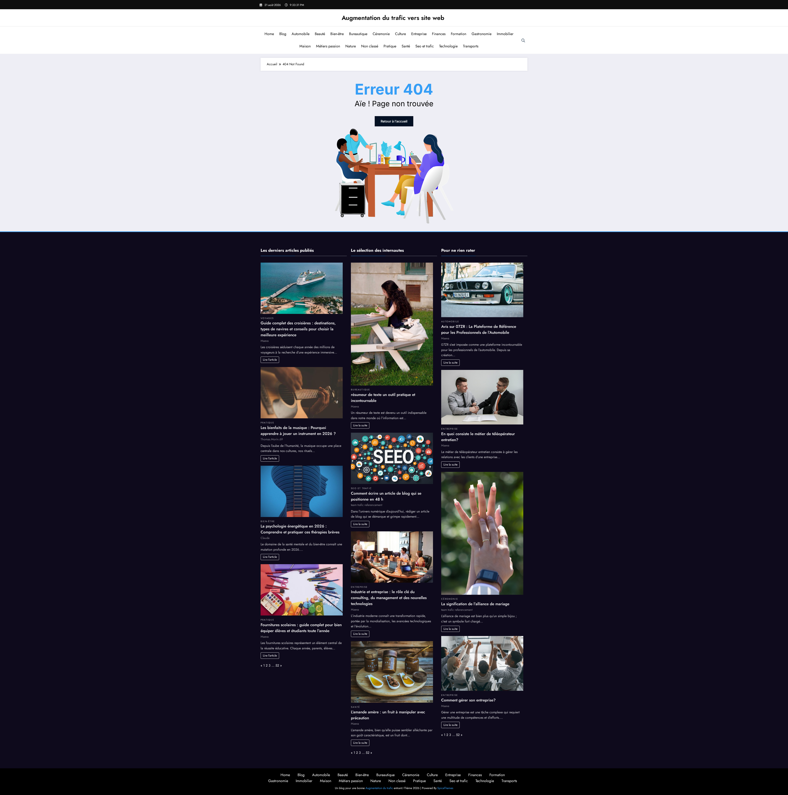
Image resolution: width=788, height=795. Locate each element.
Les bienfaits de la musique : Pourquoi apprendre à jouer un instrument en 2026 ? (298, 430)
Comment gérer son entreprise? (468, 700)
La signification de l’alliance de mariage (475, 604)
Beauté (320, 34)
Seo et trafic (424, 46)
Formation (458, 34)
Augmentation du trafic (379, 788)
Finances (439, 34)
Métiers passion (328, 46)
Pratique (390, 46)
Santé (406, 46)
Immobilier (505, 34)
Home (269, 34)
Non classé (369, 46)
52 (277, 665)
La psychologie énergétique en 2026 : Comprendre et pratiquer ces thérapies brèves (300, 529)
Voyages (267, 318)
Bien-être (337, 34)
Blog (282, 34)
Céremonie (381, 34)
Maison (305, 46)
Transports (470, 46)
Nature (350, 46)
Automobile (300, 34)
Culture (400, 34)
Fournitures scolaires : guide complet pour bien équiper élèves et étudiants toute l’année (301, 628)
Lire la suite (360, 425)
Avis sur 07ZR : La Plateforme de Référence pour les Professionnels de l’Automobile (478, 329)
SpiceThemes (445, 788)
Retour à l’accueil (394, 121)
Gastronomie (481, 34)
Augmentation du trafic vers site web (393, 17)
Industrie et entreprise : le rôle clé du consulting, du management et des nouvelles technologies (389, 597)
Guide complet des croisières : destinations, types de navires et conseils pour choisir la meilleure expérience (298, 329)
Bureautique (358, 34)
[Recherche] (523, 40)
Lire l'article (270, 360)
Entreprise (419, 34)
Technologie (448, 46)
